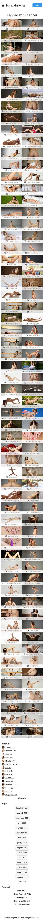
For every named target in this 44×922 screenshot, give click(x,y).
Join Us (37, 5)
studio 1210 (22, 862)
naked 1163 (22, 872)
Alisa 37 (8, 791)
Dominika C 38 (11, 784)
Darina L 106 (10, 750)
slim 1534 (22, 823)
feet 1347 (22, 837)
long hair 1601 (22, 808)
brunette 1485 (22, 827)
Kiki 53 (8, 767)
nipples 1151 (22, 877)
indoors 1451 (22, 832)
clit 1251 (22, 857)
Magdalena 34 (11, 794)
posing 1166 (22, 867)
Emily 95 (8, 757)
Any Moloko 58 (11, 764)
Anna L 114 (10, 747)
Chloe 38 (9, 781)
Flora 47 (8, 771)
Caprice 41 (9, 774)
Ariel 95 (8, 754)
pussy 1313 (22, 842)
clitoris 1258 (22, 852)
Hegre (15, 5)
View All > (22, 798)
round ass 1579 (22, 818)
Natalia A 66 (10, 761)
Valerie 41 (9, 777)
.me (22, 897)
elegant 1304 (22, 847)
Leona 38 (9, 787)
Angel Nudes (22, 890)
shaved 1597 (22, 813)
